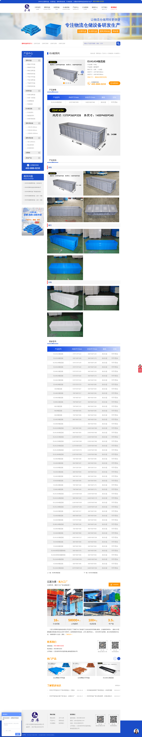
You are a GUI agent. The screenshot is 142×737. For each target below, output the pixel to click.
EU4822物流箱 (58, 393)
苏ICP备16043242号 (38, 727)
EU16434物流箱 (58, 559)
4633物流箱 (58, 389)
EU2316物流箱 (58, 358)
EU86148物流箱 (58, 524)
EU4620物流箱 (58, 463)
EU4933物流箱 (58, 515)
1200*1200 (53, 43)
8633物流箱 (58, 415)
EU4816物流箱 (58, 485)
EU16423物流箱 (58, 568)
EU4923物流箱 (58, 419)
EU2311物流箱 (58, 354)
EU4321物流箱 (58, 472)
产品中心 (104, 53)
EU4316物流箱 (58, 367)
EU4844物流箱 (58, 529)
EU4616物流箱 (58, 376)
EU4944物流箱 (58, 424)
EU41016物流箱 (58, 498)
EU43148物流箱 (58, 362)
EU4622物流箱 (58, 380)
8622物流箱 (58, 406)
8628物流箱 (58, 411)
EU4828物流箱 (58, 459)
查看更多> (117, 685)
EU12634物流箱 (58, 502)
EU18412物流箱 (108, 678)
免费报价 (115, 83)
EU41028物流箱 (58, 428)
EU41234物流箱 (58, 446)
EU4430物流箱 (58, 542)
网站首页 (52, 718)
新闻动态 (61, 720)
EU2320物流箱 (58, 467)
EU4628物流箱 (58, 384)
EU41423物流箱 (58, 537)
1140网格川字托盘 (84, 678)
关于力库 (61, 718)
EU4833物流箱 (58, 397)
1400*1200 (62, 43)
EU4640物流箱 (58, 533)
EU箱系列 (116, 53)
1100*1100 (37, 43)
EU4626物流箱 (58, 476)
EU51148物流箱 (58, 507)
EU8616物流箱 (58, 489)
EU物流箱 (110, 53)
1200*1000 (45, 43)
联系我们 (61, 723)
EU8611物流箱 (58, 402)
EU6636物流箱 (58, 546)
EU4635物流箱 (58, 520)
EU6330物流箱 (58, 480)
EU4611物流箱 (58, 371)
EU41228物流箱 (58, 441)
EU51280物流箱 (58, 450)
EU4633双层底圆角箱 (58, 555)
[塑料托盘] (34, 717)
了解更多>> (69, 634)
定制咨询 (115, 584)
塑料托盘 (98, 53)
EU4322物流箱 (58, 511)
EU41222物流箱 (58, 437)
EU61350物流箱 (58, 432)
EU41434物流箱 (56, 102)
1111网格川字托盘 (59, 678)
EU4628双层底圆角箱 (58, 550)
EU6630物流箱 (58, 564)
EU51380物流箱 (58, 454)
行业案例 (52, 723)
